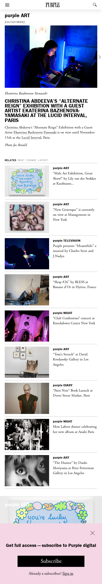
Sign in (67, 573)
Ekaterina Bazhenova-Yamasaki (35, 132)
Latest (43, 160)
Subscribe (51, 561)
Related (10, 160)
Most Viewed (27, 160)
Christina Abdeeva (17, 127)
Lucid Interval (31, 137)
